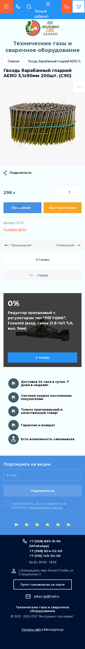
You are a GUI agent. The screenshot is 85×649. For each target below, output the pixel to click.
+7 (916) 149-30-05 (44, 556)
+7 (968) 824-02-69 (45, 551)
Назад (42, 275)
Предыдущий (21, 245)
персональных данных (46, 508)
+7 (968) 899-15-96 (45, 541)
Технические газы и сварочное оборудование (42, 46)
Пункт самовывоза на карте (42, 584)
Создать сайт (31, 629)
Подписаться (42, 491)
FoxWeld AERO (15, 230)
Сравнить (79, 86)
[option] (42, 123)
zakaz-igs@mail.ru (46, 596)
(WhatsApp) (39, 546)
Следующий (65, 245)
